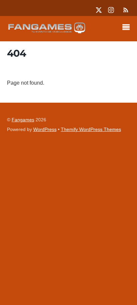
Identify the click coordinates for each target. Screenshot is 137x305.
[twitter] (98, 9)
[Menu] (127, 28)
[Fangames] (47, 31)
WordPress (45, 129)
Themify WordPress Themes (91, 129)
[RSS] (124, 10)
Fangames (23, 119)
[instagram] (111, 9)
